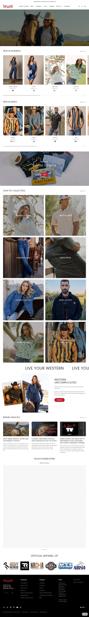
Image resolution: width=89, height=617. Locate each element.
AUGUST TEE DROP (24, 6)
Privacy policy (25, 612)
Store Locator (24, 588)
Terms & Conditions (78, 582)
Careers (41, 588)
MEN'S (31, 6)
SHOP (44, 174)
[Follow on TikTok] (21, 607)
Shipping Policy (24, 595)
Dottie (34, 86)
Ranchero (76, 86)
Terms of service (34, 612)
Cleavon (34, 137)
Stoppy (13, 137)
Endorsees (42, 590)
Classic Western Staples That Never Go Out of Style (44, 440)
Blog (40, 597)
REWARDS (51, 6)
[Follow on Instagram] (11, 607)
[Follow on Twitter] (7, 607)
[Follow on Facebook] (4, 607)
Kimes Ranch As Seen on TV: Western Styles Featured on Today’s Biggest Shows (72, 441)
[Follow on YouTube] (17, 607)
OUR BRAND (67, 6)
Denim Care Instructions (27, 593)
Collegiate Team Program (45, 595)
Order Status (24, 583)
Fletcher (55, 137)
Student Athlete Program (45, 593)
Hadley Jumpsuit (13, 86)
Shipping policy (43, 612)
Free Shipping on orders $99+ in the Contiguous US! (44, 1)
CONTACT (58, 6)
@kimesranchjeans (44, 463)
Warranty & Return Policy (27, 597)
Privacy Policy (76, 580)
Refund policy (17, 612)
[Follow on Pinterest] (14, 607)
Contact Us (42, 585)
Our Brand (41, 583)
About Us (59, 400)
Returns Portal (24, 585)
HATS (45, 6)
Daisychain (55, 86)
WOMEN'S (38, 6)
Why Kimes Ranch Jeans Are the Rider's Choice (15, 440)
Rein (76, 137)
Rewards (23, 590)
